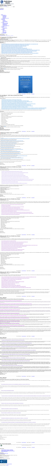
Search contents (4, 30)
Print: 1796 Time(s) (24, 376)
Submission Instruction (5, 23)
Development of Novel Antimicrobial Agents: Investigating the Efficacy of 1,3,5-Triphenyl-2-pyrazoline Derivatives (12, 149)
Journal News (4, 17)
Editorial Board (4, 16)
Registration (2, 26)
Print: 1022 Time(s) (24, 296)
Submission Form (5, 24)
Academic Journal (2, 453)
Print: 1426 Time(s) (24, 442)
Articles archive (3, 19)
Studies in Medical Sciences (4, 451)
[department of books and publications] (5, 13)
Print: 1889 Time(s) (24, 447)
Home (2, 14)
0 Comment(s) (32, 131)
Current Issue (4, 20)
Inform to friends (4, 32)
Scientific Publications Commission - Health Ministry (7, 449)
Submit (5, 126)
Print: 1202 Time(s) (24, 234)
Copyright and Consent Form (6, 25)
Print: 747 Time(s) (24, 165)
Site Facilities (2, 29)
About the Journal (5, 15)
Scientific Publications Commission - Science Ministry (7, 450)
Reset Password (1, 9)
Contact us (2, 27)
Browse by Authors (5, 21)
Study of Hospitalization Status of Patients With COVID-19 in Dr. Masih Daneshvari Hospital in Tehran (11, 153)
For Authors (2, 22)
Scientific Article (6, 453)
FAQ (3, 31)
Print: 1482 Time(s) (24, 270)
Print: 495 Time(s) (24, 131)
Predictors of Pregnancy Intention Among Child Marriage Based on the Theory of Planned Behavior (10, 151)
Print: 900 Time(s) (24, 197)
